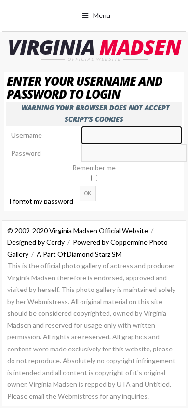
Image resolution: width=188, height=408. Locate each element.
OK (87, 193)
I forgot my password (41, 201)
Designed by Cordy (36, 242)
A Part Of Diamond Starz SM (79, 254)
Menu (101, 15)
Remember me (94, 167)
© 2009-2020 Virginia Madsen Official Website (77, 230)
